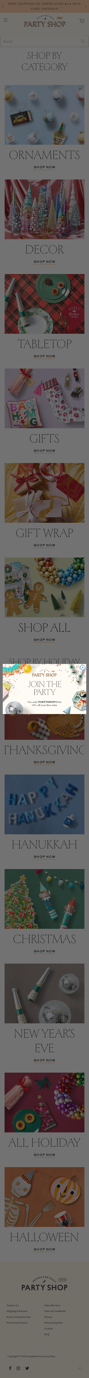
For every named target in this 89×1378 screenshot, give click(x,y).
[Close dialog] (82, 667)
